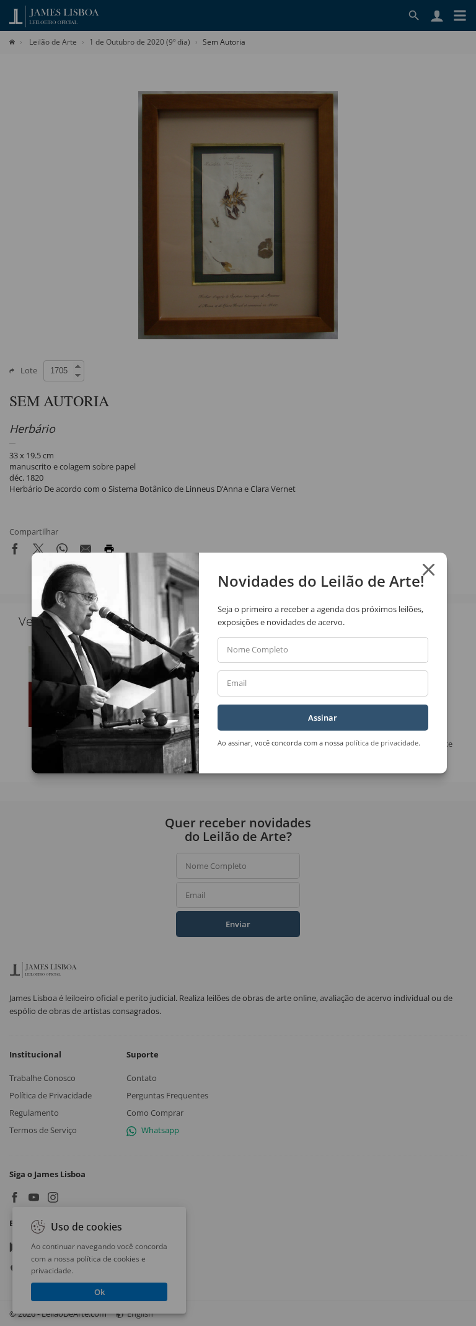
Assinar (322, 717)
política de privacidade (381, 742)
